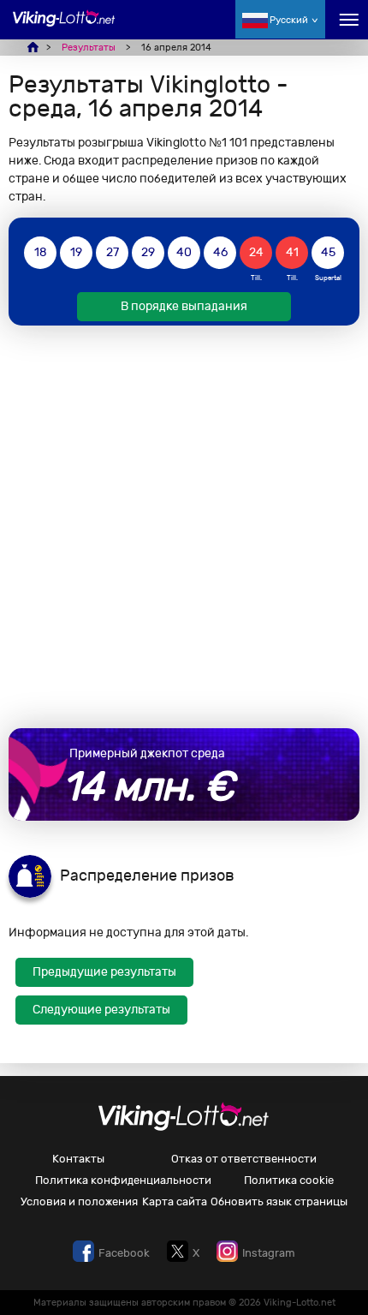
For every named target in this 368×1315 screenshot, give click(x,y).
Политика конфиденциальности (123, 1180)
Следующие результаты (101, 1009)
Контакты (78, 1158)
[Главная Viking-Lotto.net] (64, 28)
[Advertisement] (184, 527)
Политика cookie (289, 1180)
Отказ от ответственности (244, 1158)
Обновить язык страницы (279, 1201)
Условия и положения (79, 1201)
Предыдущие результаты (104, 972)
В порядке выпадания (184, 306)
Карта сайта (174, 1201)
